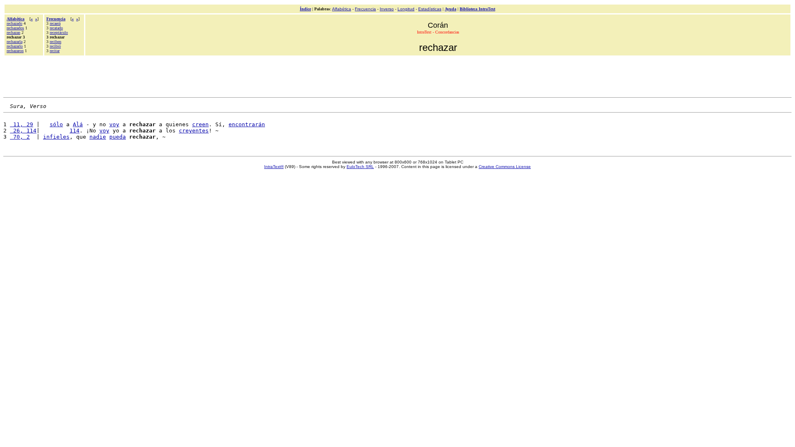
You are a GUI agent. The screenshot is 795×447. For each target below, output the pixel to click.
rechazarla (14, 41)
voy (114, 124)
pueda (117, 137)
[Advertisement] (397, 75)
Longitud (406, 9)
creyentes (194, 130)
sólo (56, 124)
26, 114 (23, 130)
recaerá (55, 23)
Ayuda (450, 9)
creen (200, 124)
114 (75, 130)
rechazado (14, 23)
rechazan (13, 32)
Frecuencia (365, 9)
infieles (56, 137)
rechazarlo (15, 46)
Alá (78, 124)
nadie (97, 137)
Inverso (387, 9)
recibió (55, 46)
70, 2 (20, 137)
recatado (56, 28)
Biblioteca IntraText (477, 9)
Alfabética (341, 9)
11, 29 (21, 124)
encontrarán (247, 124)
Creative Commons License (505, 166)
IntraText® (274, 166)
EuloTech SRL (360, 166)
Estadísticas (429, 9)
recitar (55, 50)
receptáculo (59, 32)
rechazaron (15, 50)
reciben (55, 41)
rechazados (15, 28)
